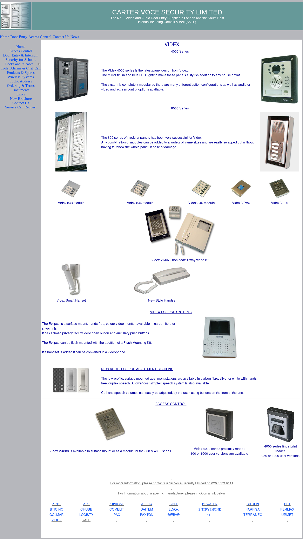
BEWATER (209, 504)
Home (4, 37)
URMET (287, 514)
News (74, 37)
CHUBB (86, 509)
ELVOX (173, 509)
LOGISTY (86, 514)
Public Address (20, 81)
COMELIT (116, 509)
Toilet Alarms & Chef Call (21, 68)
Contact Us (61, 37)
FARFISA (253, 509)
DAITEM (147, 509)
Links (20, 94)
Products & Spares (21, 72)
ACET (56, 504)
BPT (287, 503)
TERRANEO (252, 514)
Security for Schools (21, 60)
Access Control (39, 37)
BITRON (253, 503)
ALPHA (146, 504)
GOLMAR (56, 514)
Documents (20, 90)
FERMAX (287, 509)
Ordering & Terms (21, 85)
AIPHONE (116, 504)
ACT (86, 504)
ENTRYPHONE (209, 509)
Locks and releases (19, 64)
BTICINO (56, 509)
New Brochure (21, 98)
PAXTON (146, 514)
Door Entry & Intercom (20, 55)
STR (210, 515)
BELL (173, 504)
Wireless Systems (21, 77)
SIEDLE (174, 514)
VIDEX (57, 520)
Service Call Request (20, 107)
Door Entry (18, 37)
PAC (117, 514)
